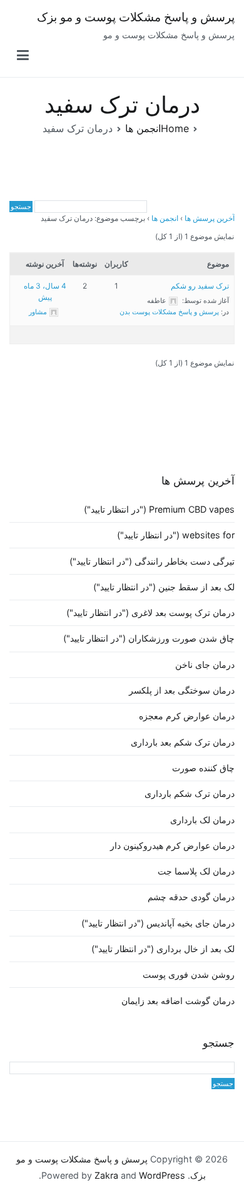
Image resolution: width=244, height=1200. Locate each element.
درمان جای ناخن (205, 664)
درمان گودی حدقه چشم (191, 896)
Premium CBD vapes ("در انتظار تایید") (159, 509)
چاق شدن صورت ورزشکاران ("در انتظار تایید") (149, 638)
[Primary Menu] (23, 56)
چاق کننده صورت (203, 767)
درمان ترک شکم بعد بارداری (183, 742)
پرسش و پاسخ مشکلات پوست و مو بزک (136, 17)
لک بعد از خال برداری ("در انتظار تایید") (163, 948)
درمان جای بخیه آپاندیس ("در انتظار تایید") (158, 923)
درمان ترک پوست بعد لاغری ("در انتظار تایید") (150, 612)
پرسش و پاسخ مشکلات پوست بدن (169, 311)
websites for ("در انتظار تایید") (176, 535)
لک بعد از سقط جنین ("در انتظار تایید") (164, 587)
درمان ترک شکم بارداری (190, 793)
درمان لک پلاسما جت (196, 871)
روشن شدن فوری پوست (189, 974)
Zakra (106, 1175)
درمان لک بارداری (202, 819)
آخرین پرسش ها (210, 218)
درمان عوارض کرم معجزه (187, 715)
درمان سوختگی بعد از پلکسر (182, 690)
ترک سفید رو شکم (200, 285)
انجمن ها (164, 218)
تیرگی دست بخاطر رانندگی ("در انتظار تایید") (152, 561)
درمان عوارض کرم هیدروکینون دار (172, 845)
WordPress (162, 1175)
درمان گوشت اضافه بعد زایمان (178, 1000)
